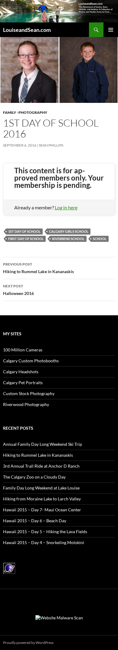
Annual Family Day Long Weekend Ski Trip (42, 444)
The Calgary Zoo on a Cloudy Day (34, 476)
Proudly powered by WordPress (28, 642)
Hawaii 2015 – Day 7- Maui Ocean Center (42, 509)
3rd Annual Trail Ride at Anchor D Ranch (41, 466)
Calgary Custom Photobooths (31, 360)
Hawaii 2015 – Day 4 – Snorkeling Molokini (43, 542)
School (100, 239)
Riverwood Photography (26, 404)
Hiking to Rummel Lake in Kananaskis (38, 268)
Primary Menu (110, 29)
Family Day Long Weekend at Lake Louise (41, 487)
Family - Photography (25, 112)
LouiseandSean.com (27, 29)
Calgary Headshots (20, 371)
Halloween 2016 (18, 290)
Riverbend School (68, 239)
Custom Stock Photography (28, 393)
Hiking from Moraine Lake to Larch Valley (42, 498)
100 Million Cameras (22, 349)
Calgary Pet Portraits (23, 382)
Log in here (66, 207)
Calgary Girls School (68, 231)
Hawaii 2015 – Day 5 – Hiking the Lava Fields (45, 531)
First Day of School (26, 239)
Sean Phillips (51, 145)
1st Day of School (24, 231)
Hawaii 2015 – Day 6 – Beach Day (34, 520)
